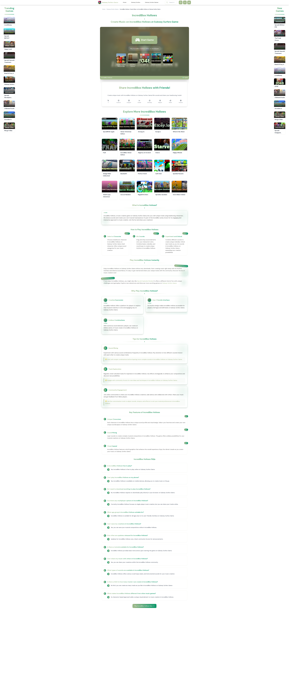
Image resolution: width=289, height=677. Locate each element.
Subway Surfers (135, 2)
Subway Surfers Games (151, 2)
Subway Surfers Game (169, 283)
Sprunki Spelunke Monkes (145, 281)
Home (124, 2)
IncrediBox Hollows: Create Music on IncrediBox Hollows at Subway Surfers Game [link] (140, 9)
